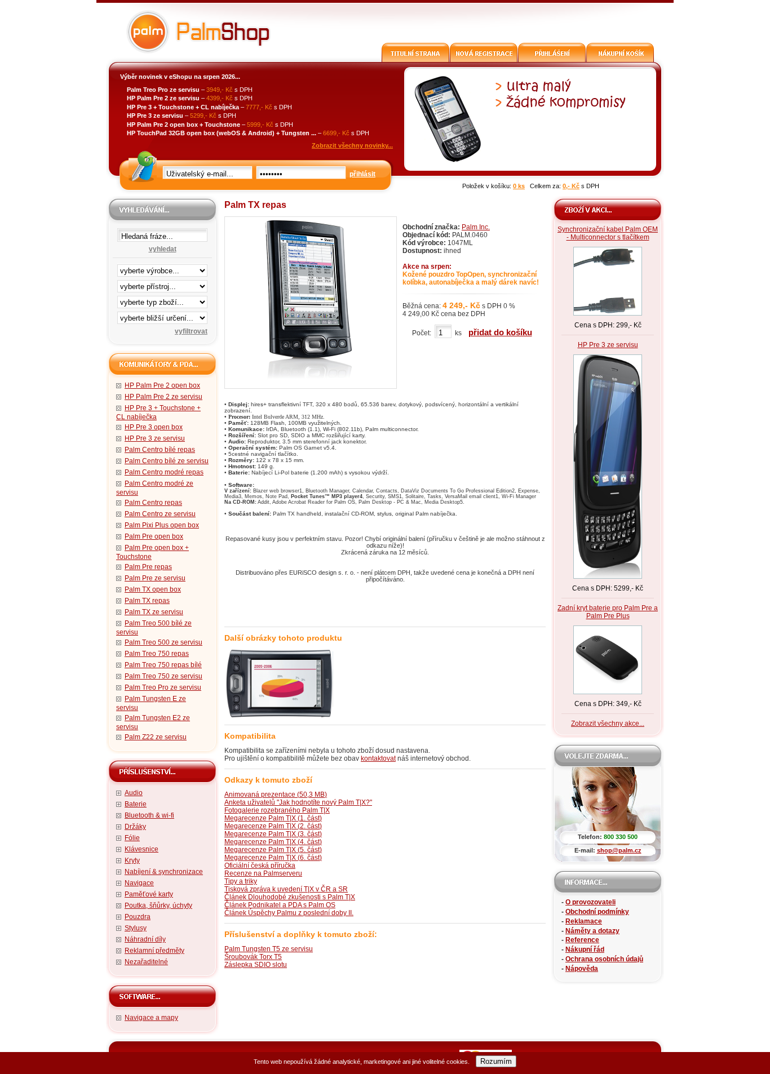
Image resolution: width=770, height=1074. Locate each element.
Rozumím (496, 1061)
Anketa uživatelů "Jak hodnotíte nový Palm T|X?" (298, 802)
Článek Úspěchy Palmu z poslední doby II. (288, 913)
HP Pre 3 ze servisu (155, 438)
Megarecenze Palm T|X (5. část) (273, 850)
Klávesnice (141, 849)
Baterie (136, 804)
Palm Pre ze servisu (155, 578)
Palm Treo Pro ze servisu (163, 687)
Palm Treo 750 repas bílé (163, 665)
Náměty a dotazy (592, 931)
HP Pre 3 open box (154, 427)
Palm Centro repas (153, 503)
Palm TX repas (147, 601)
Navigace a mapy (151, 1018)
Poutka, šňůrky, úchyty (158, 905)
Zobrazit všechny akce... (607, 723)
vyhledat (162, 249)
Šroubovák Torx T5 (253, 957)
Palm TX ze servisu (154, 612)
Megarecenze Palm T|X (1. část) (273, 818)
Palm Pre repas (148, 567)
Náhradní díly (145, 939)
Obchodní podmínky (597, 912)
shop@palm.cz (619, 850)
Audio (134, 793)
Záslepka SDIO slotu (255, 965)
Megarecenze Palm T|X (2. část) (273, 826)
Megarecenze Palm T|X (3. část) (273, 834)
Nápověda (581, 969)
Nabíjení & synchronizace (164, 872)
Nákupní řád (584, 949)
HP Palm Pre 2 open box (162, 385)
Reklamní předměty (154, 951)
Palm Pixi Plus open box (162, 525)
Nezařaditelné (146, 962)
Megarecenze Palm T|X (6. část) (273, 858)
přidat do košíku (500, 332)
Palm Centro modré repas (164, 472)
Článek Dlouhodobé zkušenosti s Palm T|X (289, 897)
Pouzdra (138, 917)
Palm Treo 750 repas (157, 654)
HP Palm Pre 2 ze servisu (163, 397)
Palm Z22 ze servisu (156, 737)
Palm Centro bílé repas (160, 450)
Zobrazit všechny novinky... (352, 145)
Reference (582, 940)
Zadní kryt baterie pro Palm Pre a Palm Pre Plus (607, 612)
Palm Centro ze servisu (160, 514)
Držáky (135, 827)
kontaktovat (378, 758)
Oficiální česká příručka (259, 865)
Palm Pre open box (154, 536)
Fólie (132, 838)
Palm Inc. (476, 227)
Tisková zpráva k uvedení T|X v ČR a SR (286, 889)
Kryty (132, 860)
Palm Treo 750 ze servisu (163, 676)
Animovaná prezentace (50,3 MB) (275, 794)
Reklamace (583, 921)
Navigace (139, 883)
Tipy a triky (240, 881)
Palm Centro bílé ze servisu (167, 461)
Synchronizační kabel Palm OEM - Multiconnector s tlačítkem (607, 233)
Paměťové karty (149, 894)
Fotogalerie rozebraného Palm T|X (277, 810)
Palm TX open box (153, 589)
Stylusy (136, 928)
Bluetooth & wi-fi (149, 815)
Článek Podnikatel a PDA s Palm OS (279, 905)
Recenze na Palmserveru (263, 873)
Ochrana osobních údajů (604, 959)
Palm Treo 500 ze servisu (163, 642)
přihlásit (362, 174)
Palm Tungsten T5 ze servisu (268, 949)
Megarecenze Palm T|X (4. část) (273, 842)
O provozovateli (590, 902)
